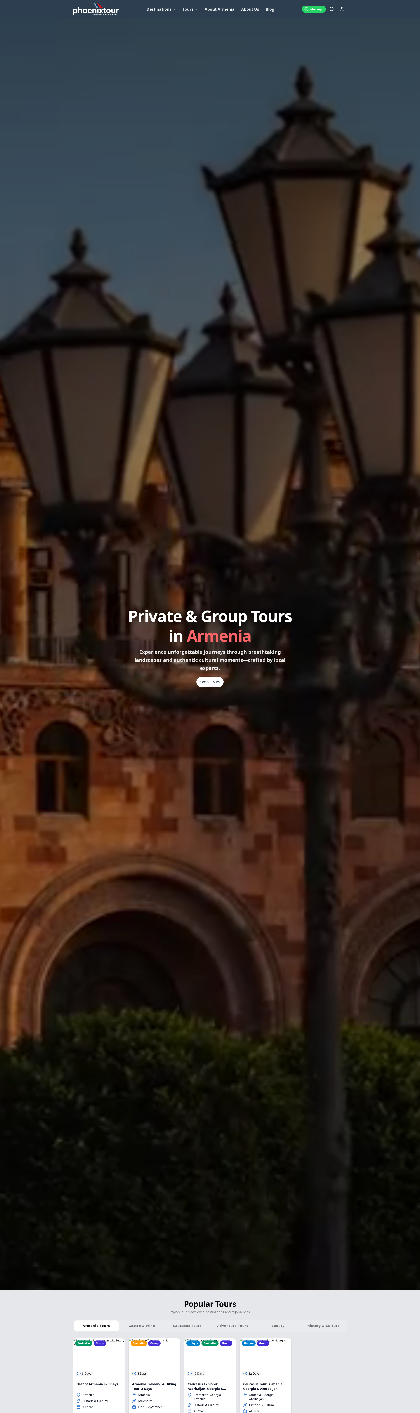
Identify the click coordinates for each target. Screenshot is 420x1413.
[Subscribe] (409, 1395)
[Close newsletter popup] (411, 1363)
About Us (250, 9)
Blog (270, 9)
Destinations (159, 9)
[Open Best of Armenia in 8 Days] (99, 1358)
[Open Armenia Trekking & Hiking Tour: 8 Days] (154, 1358)
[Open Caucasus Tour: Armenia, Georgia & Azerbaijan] (265, 1358)
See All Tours (210, 682)
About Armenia (220, 9)
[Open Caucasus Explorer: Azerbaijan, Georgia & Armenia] (210, 1358)
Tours (188, 9)
